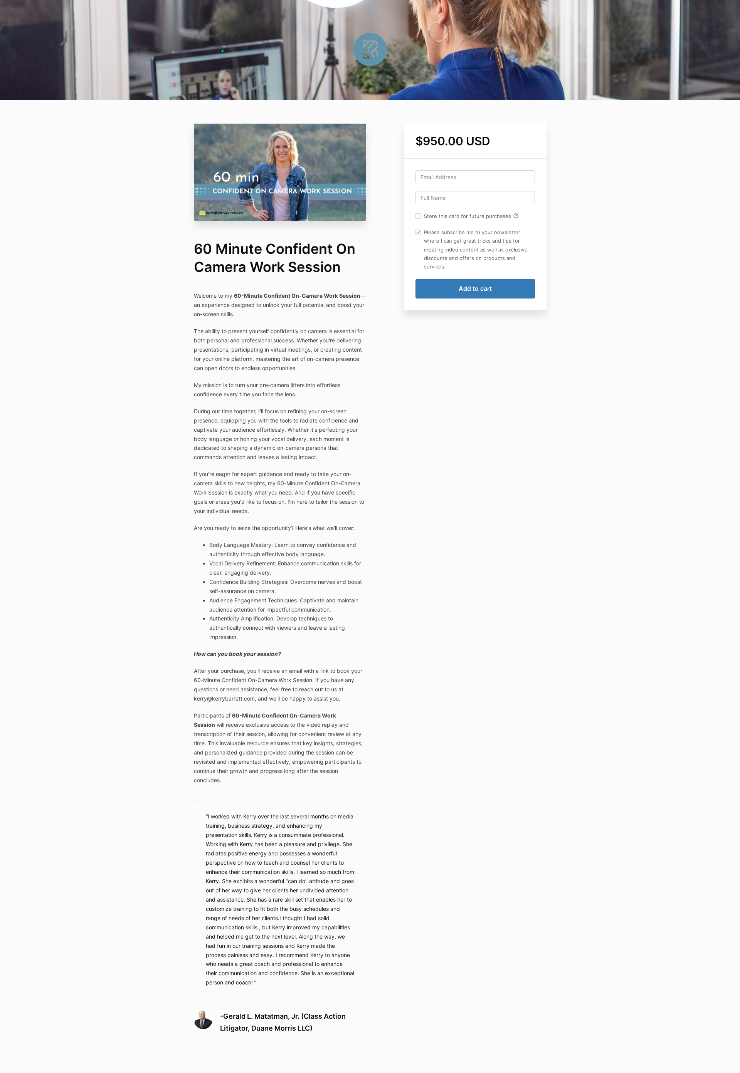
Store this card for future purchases (471, 216)
